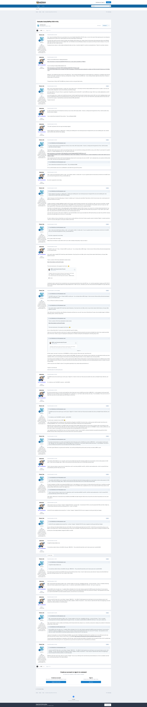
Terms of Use (51, 705)
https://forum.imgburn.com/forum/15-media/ (55, 261)
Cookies (73, 699)
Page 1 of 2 (48, 30)
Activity (43, 6)
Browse (38, 6)
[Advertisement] (73, 16)
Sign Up (108, 2)
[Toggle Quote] (49, 143)
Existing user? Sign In (100, 2)
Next (41, 30)
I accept (108, 704)
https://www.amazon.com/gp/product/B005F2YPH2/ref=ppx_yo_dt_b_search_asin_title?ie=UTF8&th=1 (66, 61)
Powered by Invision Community (73, 700)
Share (99, 25)
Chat (49, 26)
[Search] (110, 6)
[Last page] (44, 30)
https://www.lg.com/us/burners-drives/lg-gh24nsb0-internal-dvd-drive (88, 636)
